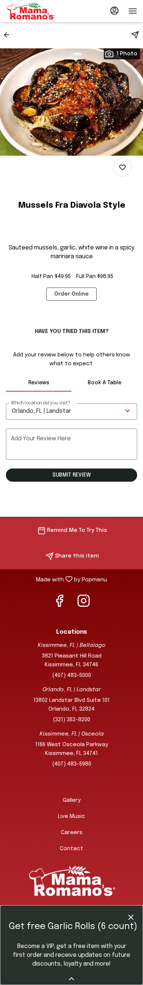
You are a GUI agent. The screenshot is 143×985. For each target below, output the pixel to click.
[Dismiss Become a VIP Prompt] (131, 917)
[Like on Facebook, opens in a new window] (59, 604)
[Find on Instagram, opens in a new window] (83, 604)
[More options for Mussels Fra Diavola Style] (122, 167)
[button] (9, 35)
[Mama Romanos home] (39, 11)
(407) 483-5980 (71, 764)
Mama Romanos (71, 880)
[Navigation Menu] (133, 11)
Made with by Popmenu (56, 579)
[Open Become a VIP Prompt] (71, 978)
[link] (71, 294)
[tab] (39, 383)
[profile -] (114, 10)
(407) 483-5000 (71, 675)
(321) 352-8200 (71, 720)
